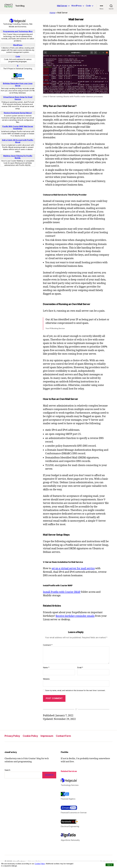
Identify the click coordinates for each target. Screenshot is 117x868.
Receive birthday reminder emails (75, 616)
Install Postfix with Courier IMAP (61, 592)
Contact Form (63, 735)
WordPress (76, 5)
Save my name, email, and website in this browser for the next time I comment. (75, 690)
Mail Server (62, 5)
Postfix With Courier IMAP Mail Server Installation (17, 127)
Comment (47, 645)
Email (80, 668)
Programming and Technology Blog (17, 31)
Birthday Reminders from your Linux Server (17, 84)
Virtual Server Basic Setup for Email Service (17, 98)
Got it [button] (109, 865)
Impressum (47, 735)
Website (46, 679)
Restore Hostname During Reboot (18, 113)
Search (7, 770)
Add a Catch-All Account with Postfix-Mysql (18, 141)
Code (88, 5)
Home (52, 12)
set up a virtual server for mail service (73, 568)
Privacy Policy (12, 735)
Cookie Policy (30, 735)
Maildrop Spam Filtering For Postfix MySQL (17, 157)
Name (46, 668)
